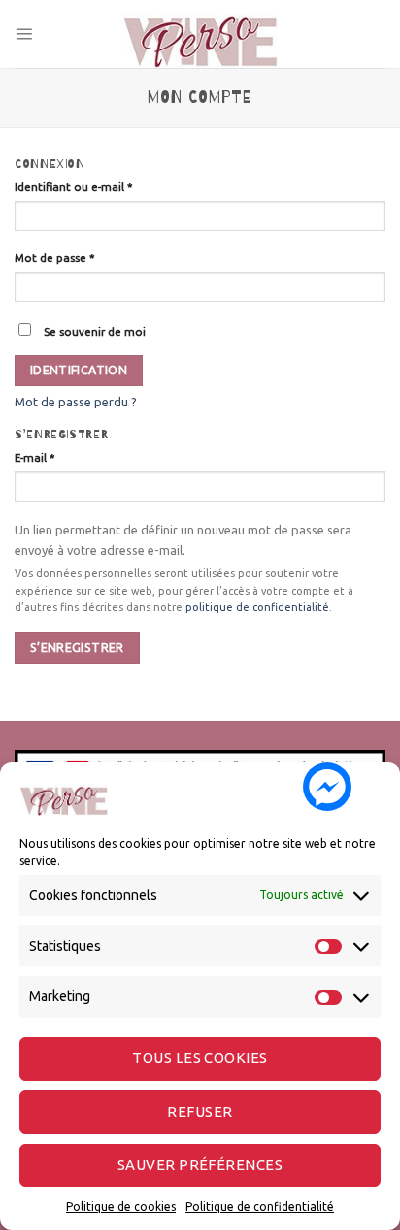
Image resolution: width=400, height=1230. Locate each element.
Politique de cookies (121, 1206)
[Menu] (24, 33)
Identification (78, 369)
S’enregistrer (77, 647)
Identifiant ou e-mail (74, 186)
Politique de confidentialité (259, 1206)
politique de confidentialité (257, 607)
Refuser (199, 1111)
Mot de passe (55, 257)
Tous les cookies (199, 1058)
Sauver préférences (200, 1164)
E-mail (35, 457)
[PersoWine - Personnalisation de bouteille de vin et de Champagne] (200, 34)
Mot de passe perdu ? (76, 401)
